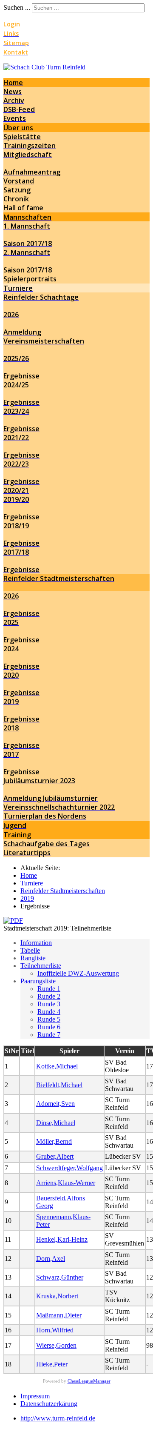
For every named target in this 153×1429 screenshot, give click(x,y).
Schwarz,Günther (59, 1277)
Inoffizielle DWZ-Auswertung (78, 973)
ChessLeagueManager (89, 1380)
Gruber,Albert (55, 1156)
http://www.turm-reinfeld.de (57, 1418)
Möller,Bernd (54, 1141)
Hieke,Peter (52, 1364)
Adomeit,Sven (55, 1103)
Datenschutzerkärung (48, 1403)
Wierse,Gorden (56, 1345)
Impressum (35, 1396)
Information (36, 942)
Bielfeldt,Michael (59, 1084)
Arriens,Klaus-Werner (65, 1182)
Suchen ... (16, 7)
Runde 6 (48, 1027)
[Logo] (44, 67)
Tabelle (30, 950)
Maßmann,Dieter (59, 1315)
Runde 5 (48, 1019)
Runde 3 (48, 1004)
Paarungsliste (38, 981)
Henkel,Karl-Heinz (62, 1239)
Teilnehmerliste (40, 965)
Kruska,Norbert (57, 1296)
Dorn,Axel (50, 1258)
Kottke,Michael (57, 1066)
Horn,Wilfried (55, 1330)
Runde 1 (48, 988)
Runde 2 (48, 996)
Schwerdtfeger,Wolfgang (69, 1167)
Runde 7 (48, 1034)
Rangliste (32, 958)
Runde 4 (48, 1011)
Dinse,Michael (55, 1122)
